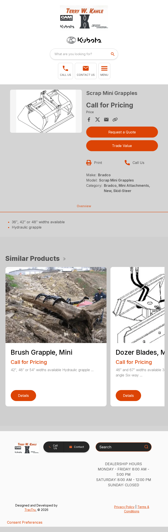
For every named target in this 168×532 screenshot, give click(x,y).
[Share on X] (97, 119)
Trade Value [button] (122, 145)
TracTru (30, 510)
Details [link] (23, 395)
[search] (113, 54)
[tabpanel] (46, 112)
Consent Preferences (24, 522)
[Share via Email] (106, 119)
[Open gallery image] (46, 111)
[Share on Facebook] (88, 119)
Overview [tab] (84, 206)
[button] (65, 71)
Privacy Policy (124, 507)
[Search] (146, 447)
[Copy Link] (115, 119)
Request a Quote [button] (122, 132)
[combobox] (84, 54)
